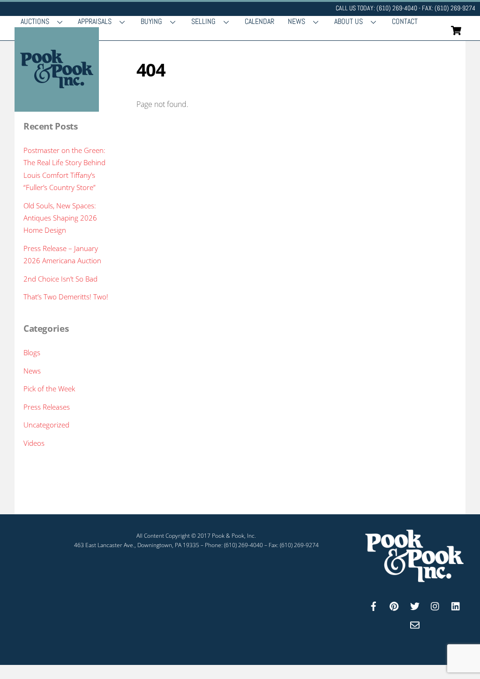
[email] (414, 623)
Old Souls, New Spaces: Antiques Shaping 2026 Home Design (60, 218)
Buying (151, 21)
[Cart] (456, 30)
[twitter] (414, 605)
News (296, 21)
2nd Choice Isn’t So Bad (60, 278)
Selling (203, 21)
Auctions (35, 21)
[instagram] (435, 605)
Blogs (31, 352)
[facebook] (373, 605)
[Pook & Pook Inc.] (57, 106)
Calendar (259, 21)
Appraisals (95, 21)
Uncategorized (46, 424)
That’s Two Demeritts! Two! (65, 296)
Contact (405, 21)
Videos (34, 443)
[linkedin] (456, 605)
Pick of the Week (49, 388)
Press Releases (46, 407)
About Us (348, 21)
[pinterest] (394, 605)
